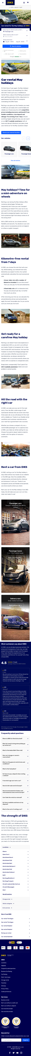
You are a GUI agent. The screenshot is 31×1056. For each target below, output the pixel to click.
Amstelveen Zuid (7, 860)
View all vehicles (15, 160)
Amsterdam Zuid (7, 869)
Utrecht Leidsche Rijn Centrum (11, 884)
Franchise (3, 983)
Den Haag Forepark (8, 881)
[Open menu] (3, 2)
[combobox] (15, 30)
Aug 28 (7, 41)
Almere (5, 851)
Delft (4, 875)
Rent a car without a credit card (9, 1003)
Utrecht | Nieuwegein (8, 887)
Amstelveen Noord (8, 857)
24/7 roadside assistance (9, 367)
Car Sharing (4, 974)
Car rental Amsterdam (7, 1008)
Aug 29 (18, 41)
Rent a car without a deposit (8, 1005)
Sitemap (3, 986)
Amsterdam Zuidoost (9, 872)
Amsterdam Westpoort (9, 866)
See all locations (7, 894)
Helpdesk (3, 965)
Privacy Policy (5, 988)
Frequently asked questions (8, 968)
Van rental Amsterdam (7, 1011)
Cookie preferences (6, 991)
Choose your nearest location (11, 132)
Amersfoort (6, 854)
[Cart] (28, 2)
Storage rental (5, 980)
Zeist (4, 890)
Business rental (5, 1000)
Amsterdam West (7, 863)
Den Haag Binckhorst (8, 878)
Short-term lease (5, 977)
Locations (3, 962)
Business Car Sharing (6, 971)
